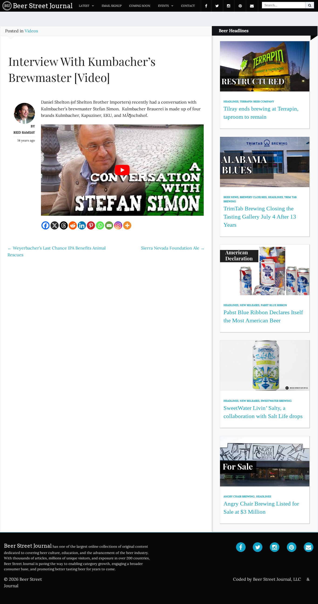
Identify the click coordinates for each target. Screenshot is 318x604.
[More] (127, 225)
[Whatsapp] (100, 225)
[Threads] (64, 225)
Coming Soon (139, 5)
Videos (31, 31)
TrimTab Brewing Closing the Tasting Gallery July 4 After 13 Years (259, 216)
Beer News (230, 197)
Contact (188, 5)
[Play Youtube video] (122, 170)
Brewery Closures (253, 197)
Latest (84, 5)
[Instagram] (118, 225)
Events (163, 5)
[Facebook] (45, 225)
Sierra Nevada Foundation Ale (173, 248)
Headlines (230, 101)
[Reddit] (73, 225)
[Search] (309, 5)
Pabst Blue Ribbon (274, 305)
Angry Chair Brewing (239, 496)
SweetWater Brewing (276, 400)
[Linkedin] (82, 225)
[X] (55, 225)
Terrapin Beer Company (257, 101)
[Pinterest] (91, 225)
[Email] (109, 225)
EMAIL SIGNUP (112, 5)
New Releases (249, 305)
